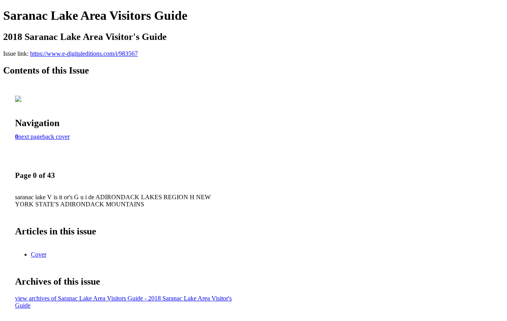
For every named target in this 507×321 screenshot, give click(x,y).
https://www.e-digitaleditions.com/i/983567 (84, 53)
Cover (38, 254)
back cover (56, 136)
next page (30, 136)
